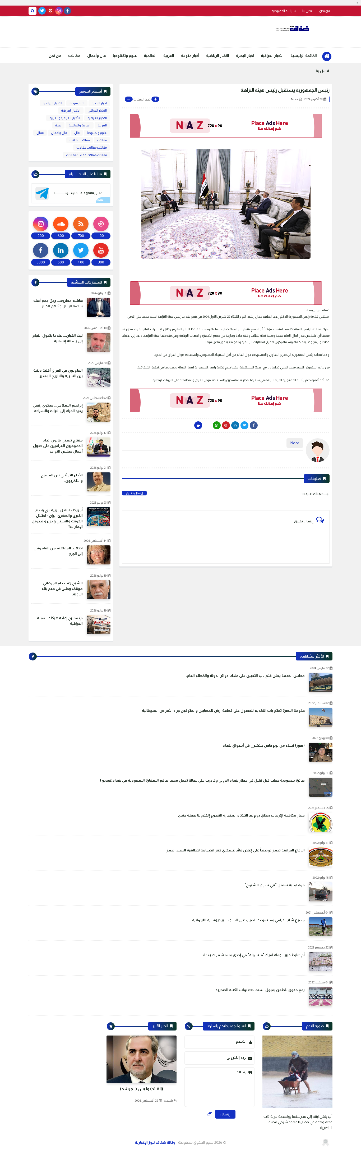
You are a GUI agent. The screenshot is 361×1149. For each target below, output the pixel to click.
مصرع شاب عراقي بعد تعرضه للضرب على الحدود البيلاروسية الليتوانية (248, 920)
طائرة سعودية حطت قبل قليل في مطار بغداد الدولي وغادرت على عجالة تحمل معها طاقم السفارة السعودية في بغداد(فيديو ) (202, 780)
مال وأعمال (96, 55)
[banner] (226, 126)
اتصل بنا (307, 11)
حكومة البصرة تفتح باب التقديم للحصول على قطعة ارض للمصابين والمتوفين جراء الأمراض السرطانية (223, 710)
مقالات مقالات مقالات (91, 147)
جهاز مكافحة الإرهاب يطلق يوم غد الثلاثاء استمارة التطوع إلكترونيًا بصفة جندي (241, 815)
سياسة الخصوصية (283, 11)
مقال (40, 133)
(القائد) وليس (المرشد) (141, 1089)
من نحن (324, 11)
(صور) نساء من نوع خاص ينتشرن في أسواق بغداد (264, 745)
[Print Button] (198, 425)
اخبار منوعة (77, 103)
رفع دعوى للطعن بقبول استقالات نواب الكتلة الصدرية (260, 990)
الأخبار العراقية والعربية (64, 118)
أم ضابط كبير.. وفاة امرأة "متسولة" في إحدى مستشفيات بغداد (253, 955)
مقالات (74, 55)
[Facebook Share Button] (254, 425)
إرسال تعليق (134, 493)
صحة (58, 125)
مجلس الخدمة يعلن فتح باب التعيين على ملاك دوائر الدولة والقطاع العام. (245, 675)
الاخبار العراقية (97, 118)
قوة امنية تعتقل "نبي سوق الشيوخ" (274, 885)
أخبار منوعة (190, 55)
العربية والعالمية (79, 125)
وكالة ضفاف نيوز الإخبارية (155, 1142)
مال (77, 133)
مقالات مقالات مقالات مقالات (86, 155)
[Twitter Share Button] (244, 425)
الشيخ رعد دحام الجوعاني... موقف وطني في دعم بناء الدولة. (61, 588)
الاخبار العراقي (97, 110)
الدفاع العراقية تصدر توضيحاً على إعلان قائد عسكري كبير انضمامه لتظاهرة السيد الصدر (235, 850)
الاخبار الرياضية (52, 103)
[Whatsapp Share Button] (217, 425)
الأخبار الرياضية (217, 55)
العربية (168, 55)
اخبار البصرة (245, 55)
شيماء (168, 1100)
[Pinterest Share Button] (235, 425)
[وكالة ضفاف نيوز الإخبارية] (292, 28)
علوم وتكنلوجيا (125, 55)
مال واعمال (59, 133)
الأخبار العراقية (272, 55)
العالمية (150, 55)
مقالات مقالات (80, 140)
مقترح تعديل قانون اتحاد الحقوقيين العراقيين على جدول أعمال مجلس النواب (58, 445)
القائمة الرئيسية (303, 55)
